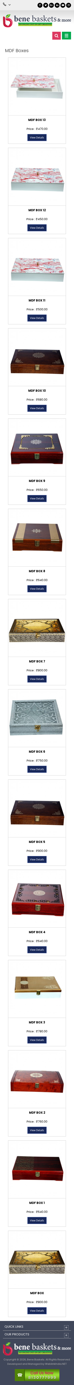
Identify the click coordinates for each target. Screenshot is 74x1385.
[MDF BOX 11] (37, 267)
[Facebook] (39, 5)
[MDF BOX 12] (37, 177)
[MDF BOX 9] (37, 447)
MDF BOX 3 (37, 1022)
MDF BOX (37, 1293)
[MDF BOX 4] (37, 898)
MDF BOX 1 (37, 1203)
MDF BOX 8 (37, 571)
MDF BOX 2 (37, 1112)
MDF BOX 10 (37, 391)
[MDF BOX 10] (37, 357)
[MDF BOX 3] (37, 989)
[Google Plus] (51, 5)
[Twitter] (45, 5)
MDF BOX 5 (37, 842)
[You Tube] (62, 5)
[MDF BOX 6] (37, 718)
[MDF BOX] (37, 1259)
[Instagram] (68, 5)
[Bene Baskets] (37, 20)
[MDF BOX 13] (37, 86)
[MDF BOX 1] (37, 1169)
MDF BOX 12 (37, 210)
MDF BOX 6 (37, 752)
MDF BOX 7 (37, 661)
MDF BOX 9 (37, 481)
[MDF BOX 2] (37, 1079)
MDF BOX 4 (37, 932)
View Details (37, 137)
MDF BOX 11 (37, 300)
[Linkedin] (57, 5)
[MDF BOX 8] (37, 538)
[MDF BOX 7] (37, 628)
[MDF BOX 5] (37, 808)
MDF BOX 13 (37, 120)
